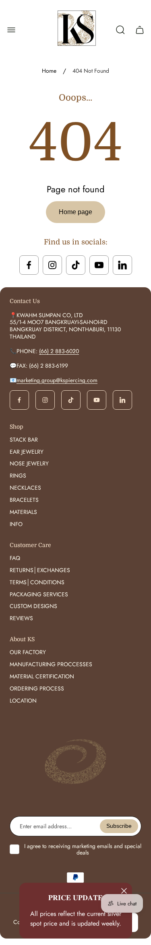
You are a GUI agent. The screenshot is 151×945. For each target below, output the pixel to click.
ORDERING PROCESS (37, 688)
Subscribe (119, 826)
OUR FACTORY (28, 652)
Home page (75, 211)
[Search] (120, 30)
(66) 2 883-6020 (59, 351)
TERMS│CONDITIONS (37, 582)
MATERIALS (23, 512)
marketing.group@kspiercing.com (57, 380)
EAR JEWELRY (26, 452)
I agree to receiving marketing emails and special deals (82, 849)
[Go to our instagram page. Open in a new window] (52, 265)
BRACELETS (24, 500)
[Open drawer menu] (11, 30)
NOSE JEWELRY (29, 463)
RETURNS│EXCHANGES (40, 570)
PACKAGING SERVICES (39, 594)
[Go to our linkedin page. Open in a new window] (122, 265)
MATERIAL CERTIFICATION (42, 676)
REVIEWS (21, 618)
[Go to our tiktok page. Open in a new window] (75, 265)
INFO (16, 524)
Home (49, 71)
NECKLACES (25, 488)
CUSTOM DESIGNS (33, 606)
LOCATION (23, 701)
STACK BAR (24, 440)
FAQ (15, 558)
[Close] (124, 891)
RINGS (18, 475)
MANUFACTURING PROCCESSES (51, 664)
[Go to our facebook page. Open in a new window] (29, 265)
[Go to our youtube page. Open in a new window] (99, 265)
